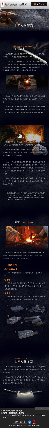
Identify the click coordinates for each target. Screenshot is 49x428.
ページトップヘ (42, 408)
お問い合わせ (20, 422)
